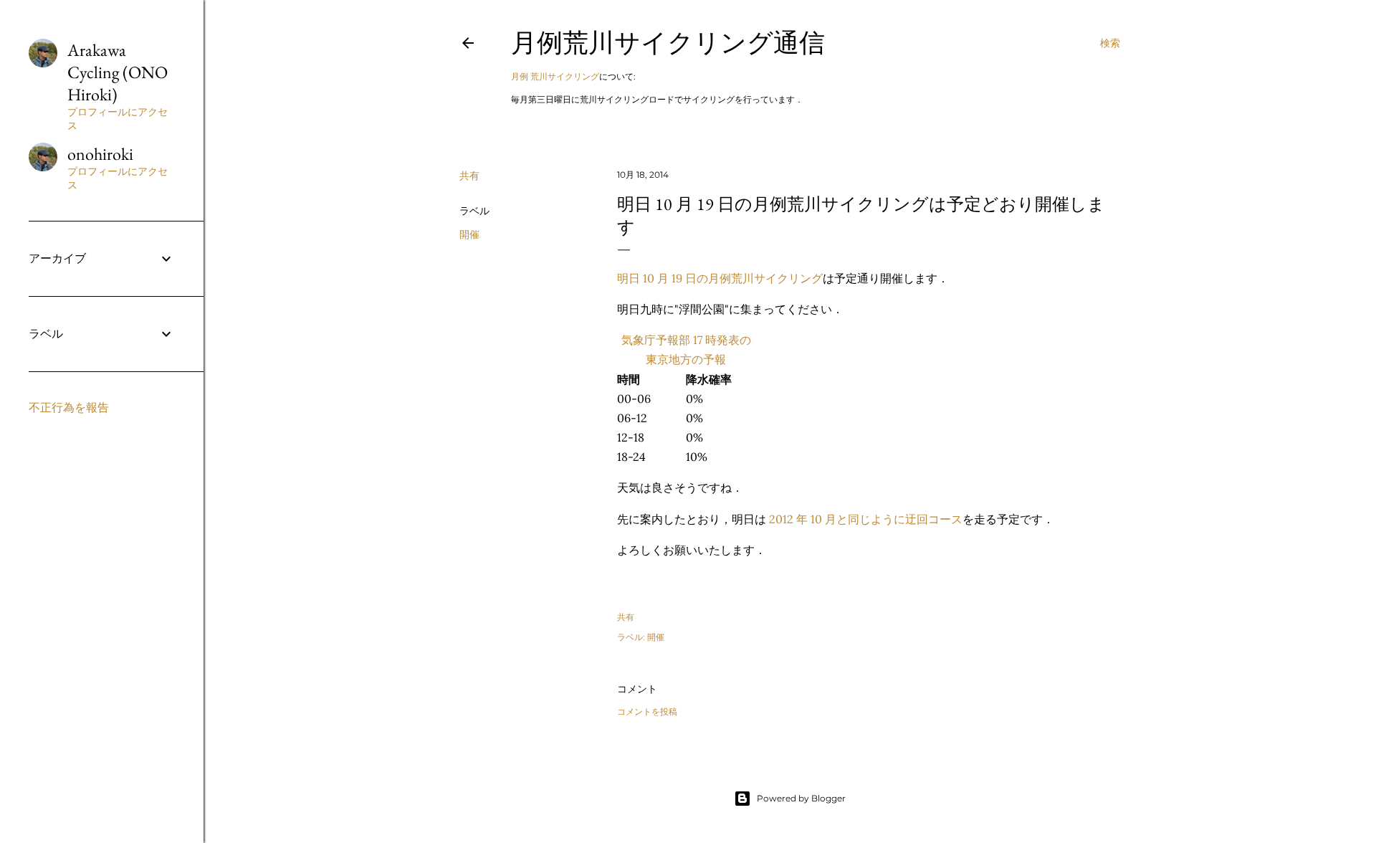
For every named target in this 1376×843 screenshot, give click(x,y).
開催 (469, 234)
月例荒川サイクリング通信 (668, 42)
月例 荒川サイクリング (555, 76)
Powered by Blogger (801, 798)
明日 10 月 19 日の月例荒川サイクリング (720, 278)
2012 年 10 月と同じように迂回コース (865, 519)
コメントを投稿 (647, 711)
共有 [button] (469, 175)
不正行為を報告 (69, 407)
